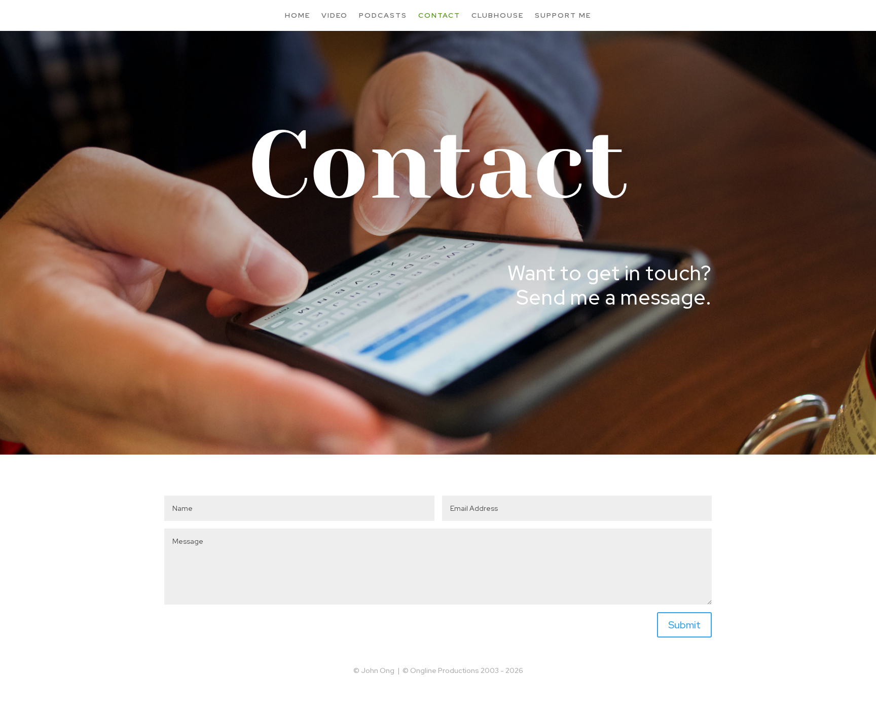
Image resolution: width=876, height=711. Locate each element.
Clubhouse (497, 15)
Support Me (563, 15)
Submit (684, 624)
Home (297, 15)
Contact (439, 15)
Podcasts (383, 15)
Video (334, 15)
